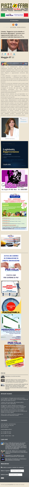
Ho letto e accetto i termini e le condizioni (13, 467)
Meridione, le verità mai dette (12, 376)
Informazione (24, 121)
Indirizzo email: (5, 474)
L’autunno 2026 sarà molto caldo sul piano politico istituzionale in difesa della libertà (12, 403)
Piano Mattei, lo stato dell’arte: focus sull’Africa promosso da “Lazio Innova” (14, 456)
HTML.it (3, 61)
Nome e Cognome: (6, 470)
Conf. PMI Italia (13, 27)
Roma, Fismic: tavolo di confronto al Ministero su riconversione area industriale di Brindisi (12, 415)
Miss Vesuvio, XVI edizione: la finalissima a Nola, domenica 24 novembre (15, 459)
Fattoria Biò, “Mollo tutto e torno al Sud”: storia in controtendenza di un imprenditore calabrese (16, 452)
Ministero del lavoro (21, 27)
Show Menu (15, 20)
